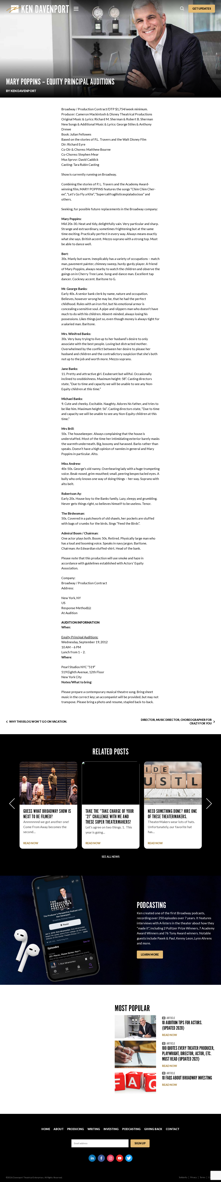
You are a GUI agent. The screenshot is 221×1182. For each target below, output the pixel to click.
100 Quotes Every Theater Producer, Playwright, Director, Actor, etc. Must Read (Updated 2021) (188, 1053)
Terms (202, 1177)
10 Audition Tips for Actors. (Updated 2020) (182, 1025)
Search (182, 9)
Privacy (193, 1177)
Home (45, 1129)
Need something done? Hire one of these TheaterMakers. (110, 813)
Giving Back (153, 1129)
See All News (111, 856)
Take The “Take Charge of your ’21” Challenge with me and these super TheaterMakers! (47, 816)
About (59, 1129)
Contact (173, 1129)
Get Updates (201, 8)
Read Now (30, 843)
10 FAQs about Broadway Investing (187, 1078)
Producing (75, 1129)
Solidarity (183, 1177)
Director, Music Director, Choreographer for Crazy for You (176, 721)
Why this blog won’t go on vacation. (38, 721)
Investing (111, 1129)
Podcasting (131, 1129)
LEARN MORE (150, 954)
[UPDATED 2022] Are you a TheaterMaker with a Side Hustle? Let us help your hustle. (168, 819)
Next (209, 803)
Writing (93, 1129)
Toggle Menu (76, 9)
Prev (12, 803)
